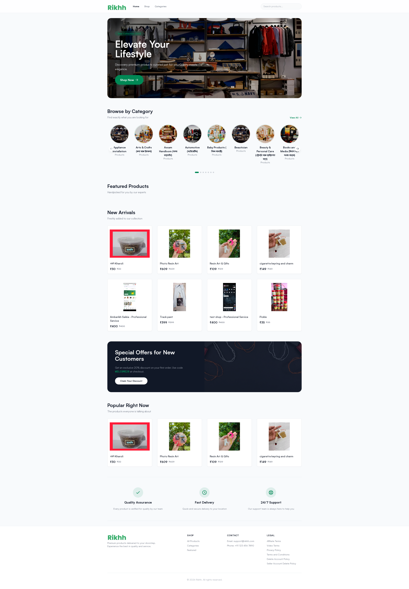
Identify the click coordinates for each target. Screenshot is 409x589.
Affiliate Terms (274, 541)
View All (294, 117)
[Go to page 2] (200, 172)
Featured (191, 550)
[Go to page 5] (208, 172)
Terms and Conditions (278, 554)
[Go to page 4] (205, 172)
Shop (147, 6)
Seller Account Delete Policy (281, 563)
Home (136, 6)
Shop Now (127, 80)
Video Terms (273, 545)
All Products (193, 541)
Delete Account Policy (278, 559)
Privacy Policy (274, 550)
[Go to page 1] (197, 172)
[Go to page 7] (213, 172)
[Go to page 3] (203, 172)
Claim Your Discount (131, 380)
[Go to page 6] (211, 172)
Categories (160, 6)
